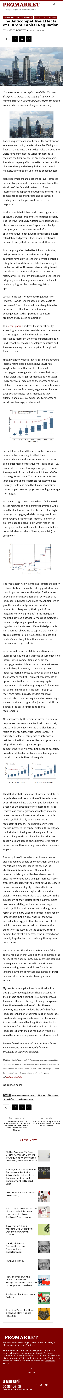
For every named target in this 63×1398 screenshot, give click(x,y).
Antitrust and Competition (18, 17)
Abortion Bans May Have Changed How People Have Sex (20, 1313)
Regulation (9, 1099)
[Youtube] (46, 1385)
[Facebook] (15, 39)
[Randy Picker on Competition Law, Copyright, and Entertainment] (44, 1247)
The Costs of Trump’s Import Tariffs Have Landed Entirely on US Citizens (46, 1123)
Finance (41, 1095)
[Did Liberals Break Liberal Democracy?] (44, 1196)
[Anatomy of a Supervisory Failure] (44, 1298)
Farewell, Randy (15, 1260)
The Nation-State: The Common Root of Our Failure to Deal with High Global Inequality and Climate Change (16, 1125)
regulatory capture (25, 1099)
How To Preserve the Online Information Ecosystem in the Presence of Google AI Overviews (21, 1281)
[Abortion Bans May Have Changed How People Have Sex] (44, 1314)
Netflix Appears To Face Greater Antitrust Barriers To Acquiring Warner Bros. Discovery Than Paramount (21, 1156)
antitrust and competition (23, 1095)
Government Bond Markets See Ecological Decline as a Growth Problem (19, 1230)
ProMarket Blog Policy (14, 1077)
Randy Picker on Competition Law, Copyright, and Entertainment (15, 1247)
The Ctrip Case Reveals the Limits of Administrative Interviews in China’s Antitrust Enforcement (21, 1213)
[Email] (29, 39)
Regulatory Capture (45, 17)
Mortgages (53, 1095)
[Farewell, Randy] (44, 1264)
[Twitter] (22, 39)
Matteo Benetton (17, 30)
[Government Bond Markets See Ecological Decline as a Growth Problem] (44, 1229)
